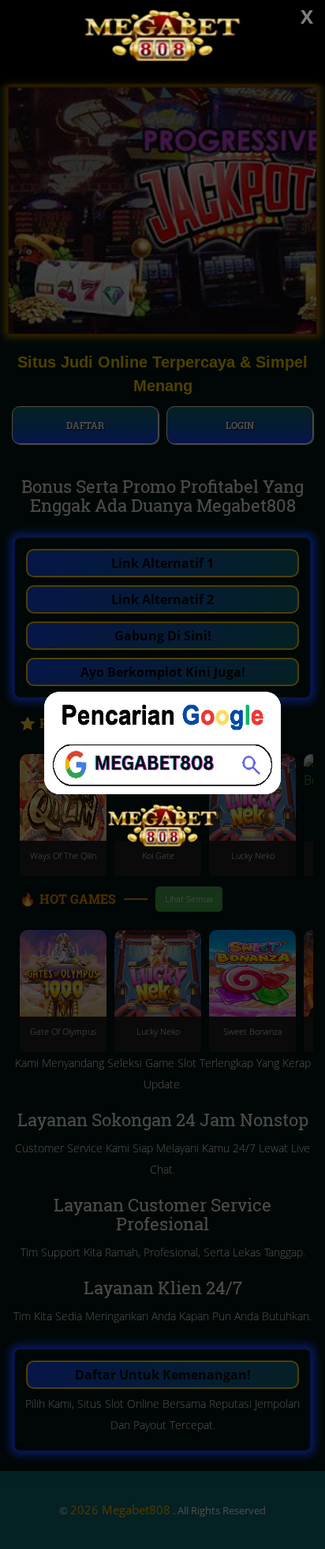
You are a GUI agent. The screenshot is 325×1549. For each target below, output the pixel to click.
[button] (162, 774)
